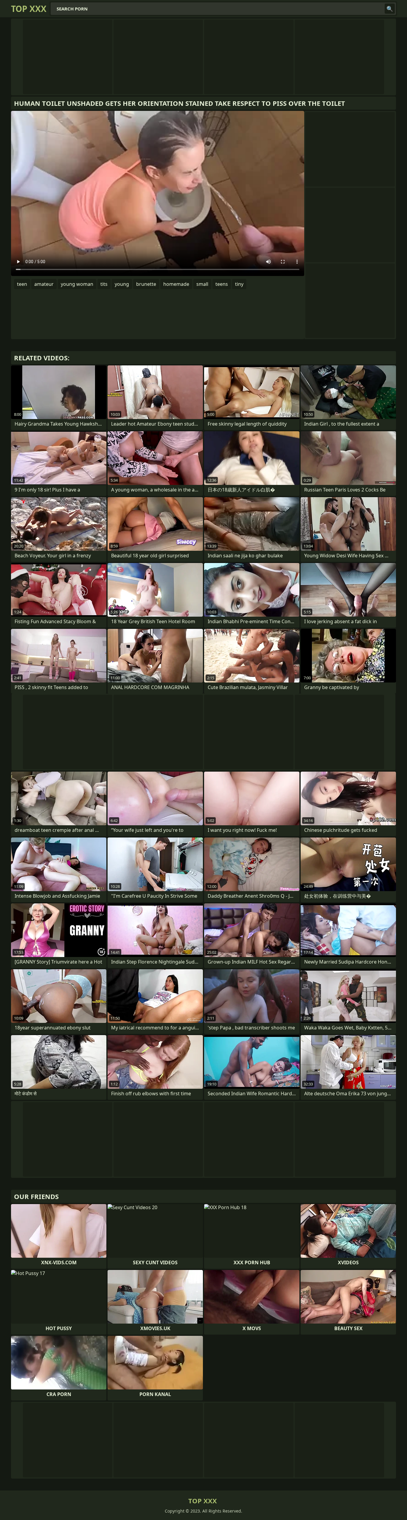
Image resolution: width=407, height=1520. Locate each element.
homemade (176, 284)
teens (221, 284)
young (122, 284)
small (202, 284)
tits (104, 284)
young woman (77, 284)
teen (22, 284)
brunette (146, 284)
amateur (44, 284)
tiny (239, 284)
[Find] (390, 9)
